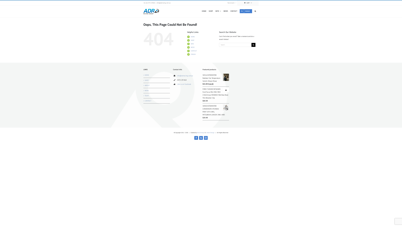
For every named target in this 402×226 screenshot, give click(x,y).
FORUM (193, 54)
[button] (255, 11)
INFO (192, 44)
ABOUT (147, 85)
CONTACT (194, 51)
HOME (193, 37)
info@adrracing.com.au (164, 3)
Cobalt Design (210, 133)
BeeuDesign (200, 133)
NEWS (193, 47)
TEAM (147, 96)
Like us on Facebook (184, 84)
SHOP (192, 40)
